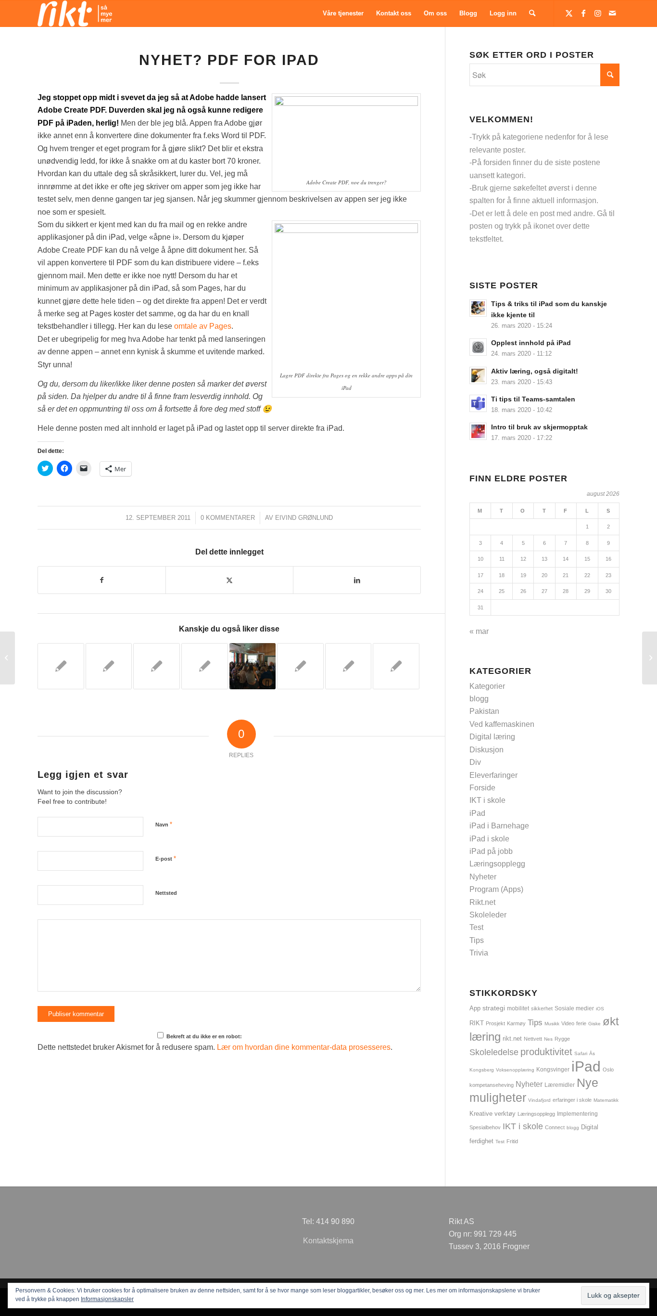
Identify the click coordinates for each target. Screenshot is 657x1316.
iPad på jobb (491, 851)
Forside (482, 788)
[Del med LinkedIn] (356, 580)
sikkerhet (542, 1008)
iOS (600, 1008)
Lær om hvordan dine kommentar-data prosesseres (304, 1047)
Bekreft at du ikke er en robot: (203, 1036)
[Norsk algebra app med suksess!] (396, 666)
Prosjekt (495, 1023)
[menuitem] (343, 13)
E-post (165, 858)
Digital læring (492, 737)
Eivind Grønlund (304, 517)
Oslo (608, 1069)
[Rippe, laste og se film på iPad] (348, 666)
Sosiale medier (574, 1008)
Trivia (478, 953)
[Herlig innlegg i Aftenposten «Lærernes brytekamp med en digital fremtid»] (156, 666)
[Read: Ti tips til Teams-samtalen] (478, 403)
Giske (594, 1023)
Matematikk (606, 1100)
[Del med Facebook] (101, 580)
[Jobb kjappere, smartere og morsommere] (61, 666)
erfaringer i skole (572, 1100)
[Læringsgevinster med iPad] (300, 666)
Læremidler (559, 1085)
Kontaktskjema (328, 1241)
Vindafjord (539, 1100)
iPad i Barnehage (499, 826)
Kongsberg (481, 1069)
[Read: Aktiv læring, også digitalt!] (478, 375)
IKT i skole (487, 800)
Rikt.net (482, 902)
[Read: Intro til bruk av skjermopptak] (478, 431)
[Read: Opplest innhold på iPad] (478, 347)
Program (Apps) (496, 889)
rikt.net (512, 1038)
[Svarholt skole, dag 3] (7, 658)
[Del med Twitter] (229, 580)
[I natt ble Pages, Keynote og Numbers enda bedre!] (204, 666)
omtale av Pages (202, 326)
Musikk (551, 1023)
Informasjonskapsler (107, 1299)
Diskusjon (486, 750)
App (474, 1008)
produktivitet (546, 1051)
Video (567, 1023)
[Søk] (532, 13)
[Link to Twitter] (569, 13)
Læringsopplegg (497, 864)
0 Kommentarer (228, 517)
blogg (479, 699)
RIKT (476, 1023)
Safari (580, 1053)
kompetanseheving (491, 1085)
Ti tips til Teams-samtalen (533, 399)
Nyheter (482, 877)
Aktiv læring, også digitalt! (534, 371)
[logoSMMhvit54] (75, 13)
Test (476, 927)
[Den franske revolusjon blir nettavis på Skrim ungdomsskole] (252, 666)
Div (475, 762)
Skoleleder (487, 915)
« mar (479, 631)
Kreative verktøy (492, 1113)
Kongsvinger (552, 1069)
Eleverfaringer (493, 775)
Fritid (512, 1141)
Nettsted (166, 893)
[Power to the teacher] (109, 666)
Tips (476, 940)
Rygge (562, 1039)
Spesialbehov (485, 1127)
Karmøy (516, 1023)
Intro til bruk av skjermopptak (539, 427)
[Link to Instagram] (598, 13)
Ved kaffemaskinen (501, 724)
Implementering (577, 1113)
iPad (477, 813)
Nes (548, 1039)
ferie (581, 1023)
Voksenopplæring (515, 1069)
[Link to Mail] (612, 13)
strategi (493, 1008)
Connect (555, 1127)
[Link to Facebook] (583, 13)
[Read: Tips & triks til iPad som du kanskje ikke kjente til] (478, 308)
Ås (592, 1053)
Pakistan (484, 711)
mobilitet (518, 1008)
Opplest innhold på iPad (531, 343)
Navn (163, 824)
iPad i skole (489, 839)
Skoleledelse (493, 1052)
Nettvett (533, 1039)
